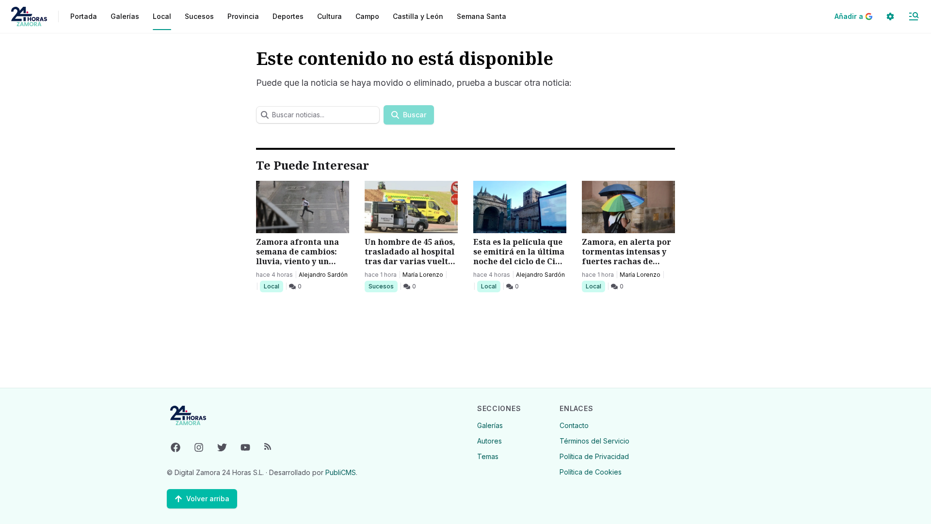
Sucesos (383, 286)
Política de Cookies (591, 472)
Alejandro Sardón (323, 274)
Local (273, 286)
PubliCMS (340, 472)
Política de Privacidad (594, 456)
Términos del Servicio (594, 441)
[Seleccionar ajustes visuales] (890, 16)
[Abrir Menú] (913, 16)
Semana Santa (481, 16)
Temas (487, 456)
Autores (489, 441)
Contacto (574, 425)
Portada (83, 16)
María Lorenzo (422, 274)
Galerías (125, 16)
